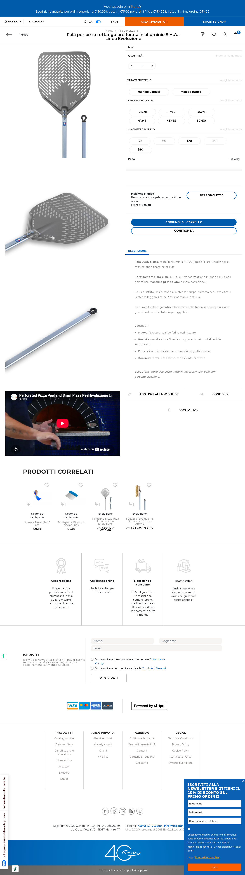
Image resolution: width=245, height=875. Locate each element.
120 (189, 141)
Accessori (64, 766)
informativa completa (207, 857)
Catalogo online (64, 738)
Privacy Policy (180, 744)
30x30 (142, 112)
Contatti (142, 750)
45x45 (171, 120)
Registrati (109, 678)
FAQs (114, 22)
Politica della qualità (141, 738)
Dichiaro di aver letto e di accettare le (130, 668)
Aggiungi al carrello (183, 222)
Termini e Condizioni (180, 738)
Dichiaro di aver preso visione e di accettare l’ (130, 661)
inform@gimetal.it (176, 825)
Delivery (64, 772)
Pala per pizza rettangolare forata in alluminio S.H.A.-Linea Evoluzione (123, 37)
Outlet (64, 778)
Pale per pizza (126, 30)
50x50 (201, 120)
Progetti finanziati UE (141, 744)
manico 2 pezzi (149, 92)
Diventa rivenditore (181, 762)
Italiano (36, 21)
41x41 (142, 120)
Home (109, 30)
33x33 (172, 112)
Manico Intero (191, 92)
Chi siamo (142, 762)
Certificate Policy (180, 756)
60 (164, 141)
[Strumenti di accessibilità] (15, 868)
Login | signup (214, 21)
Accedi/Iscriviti (103, 744)
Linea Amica (64, 760)
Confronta (184, 230)
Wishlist (103, 756)
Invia (214, 867)
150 (215, 141)
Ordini (103, 750)
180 (140, 149)
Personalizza (211, 195)
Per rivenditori (103, 738)
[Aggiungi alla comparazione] (29, 503)
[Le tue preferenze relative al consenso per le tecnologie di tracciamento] (3, 656)
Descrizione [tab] (137, 251)
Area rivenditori (154, 21)
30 (140, 141)
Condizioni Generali (154, 668)
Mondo (13, 21)
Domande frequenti (141, 756)
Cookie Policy (180, 750)
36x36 (201, 112)
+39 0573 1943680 (150, 825)
